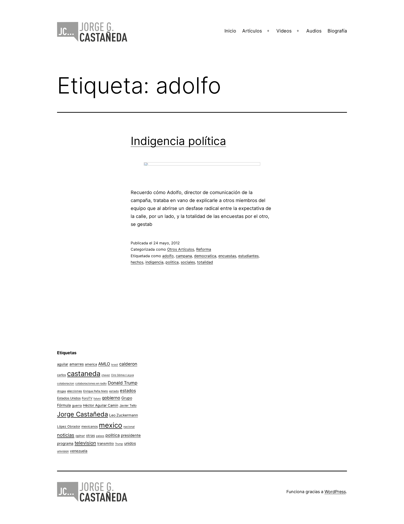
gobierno (111, 398)
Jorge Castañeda (82, 414)
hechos (137, 262)
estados (128, 390)
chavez (105, 375)
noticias (65, 435)
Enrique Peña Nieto (95, 391)
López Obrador (68, 426)
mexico (110, 425)
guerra (77, 405)
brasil (114, 364)
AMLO (104, 363)
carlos (61, 375)
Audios (313, 31)
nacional (129, 426)
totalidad (205, 262)
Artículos (252, 31)
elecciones (74, 391)
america (91, 364)
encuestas (227, 255)
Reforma (203, 249)
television (85, 443)
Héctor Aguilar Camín (100, 405)
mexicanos (89, 426)
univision (63, 451)
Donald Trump (122, 383)
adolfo (168, 255)
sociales (188, 262)
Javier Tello (128, 405)
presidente (131, 435)
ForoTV (87, 398)
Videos (284, 31)
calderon (128, 364)
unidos (130, 443)
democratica (205, 255)
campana (184, 255)
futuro (97, 398)
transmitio (105, 443)
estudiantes (248, 255)
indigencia (154, 262)
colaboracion (65, 383)
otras (90, 435)
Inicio (230, 31)
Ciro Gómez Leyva (122, 375)
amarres (76, 364)
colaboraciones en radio (91, 383)
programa (65, 443)
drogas (61, 391)
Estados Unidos (69, 398)
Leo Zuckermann (123, 415)
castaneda (83, 373)
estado (114, 391)
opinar (80, 435)
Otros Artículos (180, 249)
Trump (119, 443)
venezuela (78, 451)
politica (172, 262)
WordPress (335, 491)
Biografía (337, 31)
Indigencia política (178, 141)
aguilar (62, 364)
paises (100, 435)
